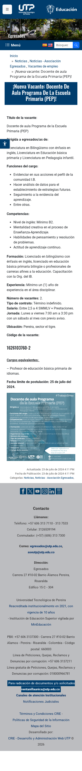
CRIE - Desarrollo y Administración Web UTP (39, 738)
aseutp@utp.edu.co (41, 552)
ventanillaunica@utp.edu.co (40, 689)
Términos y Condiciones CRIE (40, 714)
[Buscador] (76, 45)
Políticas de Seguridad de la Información (41, 720)
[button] (76, 25)
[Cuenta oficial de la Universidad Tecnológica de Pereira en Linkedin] (52, 491)
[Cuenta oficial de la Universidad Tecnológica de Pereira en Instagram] (44, 491)
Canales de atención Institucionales (41, 695)
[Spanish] (44, 45)
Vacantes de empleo (43, 66)
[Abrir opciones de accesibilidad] (5, 144)
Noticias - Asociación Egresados (54, 477)
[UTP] (27, 9)
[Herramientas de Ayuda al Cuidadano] (59, 491)
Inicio (14, 56)
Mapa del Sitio (41, 726)
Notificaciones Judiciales (41, 702)
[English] (50, 45)
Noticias (21, 61)
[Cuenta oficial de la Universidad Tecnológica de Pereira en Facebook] (23, 491)
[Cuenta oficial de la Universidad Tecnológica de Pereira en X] (30, 491)
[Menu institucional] (7, 9)
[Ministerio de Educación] (61, 9)
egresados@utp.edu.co (46, 546)
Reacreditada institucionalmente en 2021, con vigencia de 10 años (41, 609)
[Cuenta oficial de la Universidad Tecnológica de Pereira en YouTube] (37, 491)
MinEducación (41, 624)
